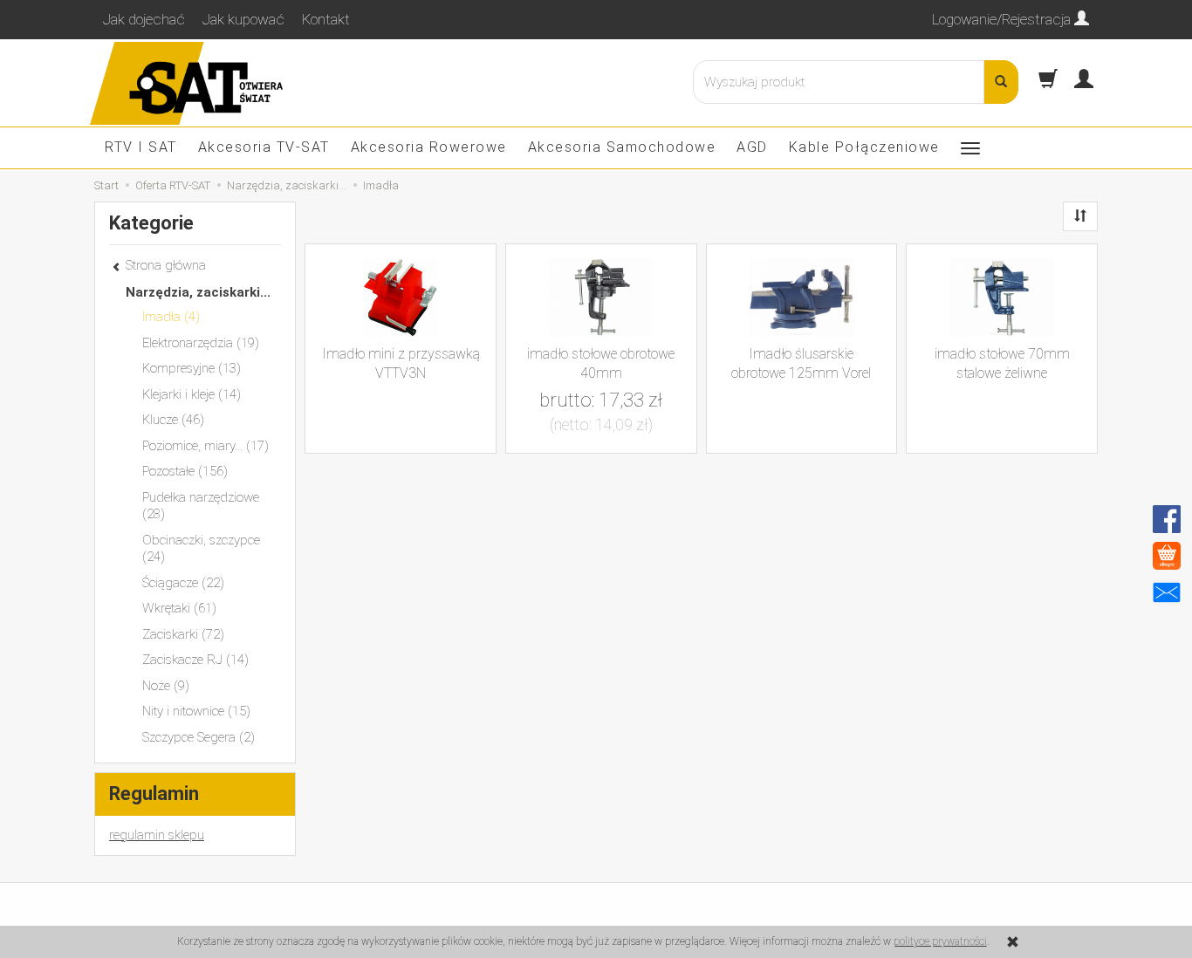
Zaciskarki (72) (183, 634)
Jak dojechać (144, 19)
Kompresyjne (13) (191, 368)
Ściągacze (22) (183, 583)
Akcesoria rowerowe (429, 147)
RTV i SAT (141, 147)
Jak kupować (243, 19)
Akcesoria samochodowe (622, 147)
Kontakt (326, 19)
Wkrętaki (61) (179, 608)
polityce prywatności (940, 941)
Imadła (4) (171, 317)
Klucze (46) (173, 420)
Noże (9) (165, 686)
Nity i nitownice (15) (196, 711)
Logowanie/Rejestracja (1003, 19)
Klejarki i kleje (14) (191, 394)
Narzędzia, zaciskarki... (198, 292)
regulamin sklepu (156, 835)
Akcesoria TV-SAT (264, 147)
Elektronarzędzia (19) (200, 343)
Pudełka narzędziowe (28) (200, 506)
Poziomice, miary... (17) (205, 446)
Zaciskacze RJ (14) (195, 659)
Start (106, 185)
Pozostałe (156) (185, 471)
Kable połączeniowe (864, 147)
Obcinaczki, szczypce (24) (201, 548)
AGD (752, 147)
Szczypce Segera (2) (198, 737)
